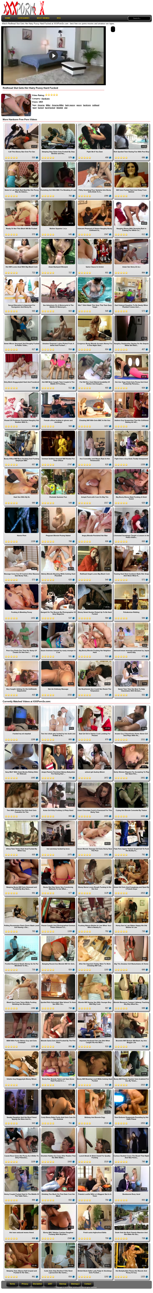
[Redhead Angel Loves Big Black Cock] (95, 546)
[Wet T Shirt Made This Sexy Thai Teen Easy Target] (95, 277)
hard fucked (50, 108)
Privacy (25, 1284)
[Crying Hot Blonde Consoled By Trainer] (131, 783)
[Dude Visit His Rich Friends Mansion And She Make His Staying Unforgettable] (131, 1205)
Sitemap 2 (75, 1284)
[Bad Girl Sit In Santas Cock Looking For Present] (95, 706)
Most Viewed (43, 18)
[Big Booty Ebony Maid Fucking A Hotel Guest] (131, 469)
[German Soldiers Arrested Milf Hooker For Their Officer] (58, 431)
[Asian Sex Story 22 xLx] (131, 239)
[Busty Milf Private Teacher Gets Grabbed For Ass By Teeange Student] (131, 1051)
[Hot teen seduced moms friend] (22, 1205)
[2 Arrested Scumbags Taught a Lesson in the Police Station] (131, 508)
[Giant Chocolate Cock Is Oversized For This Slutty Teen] (95, 783)
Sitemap (62, 1284)
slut (65, 108)
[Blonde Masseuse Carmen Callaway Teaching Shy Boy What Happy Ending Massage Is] (131, 974)
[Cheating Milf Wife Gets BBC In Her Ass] (95, 393)
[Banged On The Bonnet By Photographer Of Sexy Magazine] (58, 584)
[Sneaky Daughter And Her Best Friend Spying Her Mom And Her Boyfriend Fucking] (22, 1090)
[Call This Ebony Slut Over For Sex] (22, 124)
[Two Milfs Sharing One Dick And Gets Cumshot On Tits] (22, 783)
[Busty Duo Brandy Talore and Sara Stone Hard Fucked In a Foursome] (58, 1051)
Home (7, 18)
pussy (79, 105)
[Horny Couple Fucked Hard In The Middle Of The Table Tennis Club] (22, 1166)
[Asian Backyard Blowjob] (58, 239)
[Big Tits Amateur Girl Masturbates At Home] (131, 936)
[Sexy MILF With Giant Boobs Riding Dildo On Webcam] (22, 744)
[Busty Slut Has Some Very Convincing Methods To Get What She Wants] (58, 859)
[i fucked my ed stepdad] (22, 706)
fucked (41, 108)
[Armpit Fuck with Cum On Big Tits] (95, 469)
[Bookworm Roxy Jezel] (131, 1166)
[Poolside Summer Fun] (58, 469)
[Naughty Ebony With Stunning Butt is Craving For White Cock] (131, 201)
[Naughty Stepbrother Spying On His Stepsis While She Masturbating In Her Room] (131, 316)
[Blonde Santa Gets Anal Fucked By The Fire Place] (58, 1013)
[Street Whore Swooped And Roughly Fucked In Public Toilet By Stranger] (22, 316)
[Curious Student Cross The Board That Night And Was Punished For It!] (131, 1128)
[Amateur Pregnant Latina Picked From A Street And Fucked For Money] (58, 316)
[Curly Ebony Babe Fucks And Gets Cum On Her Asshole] (58, 1090)
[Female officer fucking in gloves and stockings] (58, 393)
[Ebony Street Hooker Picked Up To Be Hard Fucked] (95, 584)
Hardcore (46, 99)
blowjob (59, 108)
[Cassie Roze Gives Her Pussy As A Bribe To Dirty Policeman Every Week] (22, 1128)
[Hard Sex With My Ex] (22, 469)
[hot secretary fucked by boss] (58, 821)
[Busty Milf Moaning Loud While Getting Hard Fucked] (95, 1051)
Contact (87, 1284)
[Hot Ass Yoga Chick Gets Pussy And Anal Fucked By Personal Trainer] (131, 354)
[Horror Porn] (22, 508)
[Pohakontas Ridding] (131, 584)
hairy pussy (70, 105)
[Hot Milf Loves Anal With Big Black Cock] (22, 239)
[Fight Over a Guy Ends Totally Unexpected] (131, 431)
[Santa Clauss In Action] (95, 239)
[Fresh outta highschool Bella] (95, 1205)
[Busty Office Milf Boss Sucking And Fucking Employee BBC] (22, 431)
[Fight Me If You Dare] (95, 124)
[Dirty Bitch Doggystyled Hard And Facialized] (22, 354)
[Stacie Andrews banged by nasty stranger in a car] (58, 623)
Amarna (41, 105)
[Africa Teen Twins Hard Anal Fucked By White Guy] (22, 821)
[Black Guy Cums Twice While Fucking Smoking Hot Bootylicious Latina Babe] (22, 974)
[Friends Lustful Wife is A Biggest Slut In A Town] (95, 1166)
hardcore (87, 105)
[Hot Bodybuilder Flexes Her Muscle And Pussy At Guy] (131, 1243)
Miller (48, 105)
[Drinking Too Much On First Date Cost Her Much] (58, 1166)
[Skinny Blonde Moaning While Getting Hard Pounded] (58, 546)
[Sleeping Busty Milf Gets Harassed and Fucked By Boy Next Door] (22, 859)
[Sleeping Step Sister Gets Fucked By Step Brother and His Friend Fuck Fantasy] (58, 124)
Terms (12, 1284)
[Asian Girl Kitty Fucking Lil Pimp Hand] (58, 783)
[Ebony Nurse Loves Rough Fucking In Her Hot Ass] (95, 859)
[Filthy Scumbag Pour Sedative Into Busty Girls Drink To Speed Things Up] (95, 162)
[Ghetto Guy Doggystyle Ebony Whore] (22, 1051)
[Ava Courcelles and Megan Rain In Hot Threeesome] (95, 431)
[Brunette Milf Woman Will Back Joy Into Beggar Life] (131, 1013)
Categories (23, 18)
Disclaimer (37, 1284)
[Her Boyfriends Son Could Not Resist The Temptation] (95, 661)
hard (34, 108)
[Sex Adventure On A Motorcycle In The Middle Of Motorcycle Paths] (58, 277)
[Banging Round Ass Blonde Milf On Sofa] (58, 936)
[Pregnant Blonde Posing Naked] (58, 508)
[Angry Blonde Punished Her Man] (95, 508)
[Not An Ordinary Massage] (58, 661)
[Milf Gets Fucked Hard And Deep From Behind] (131, 162)
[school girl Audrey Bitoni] (95, 744)
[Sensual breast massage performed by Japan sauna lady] (131, 623)
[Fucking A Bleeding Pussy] (22, 584)
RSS (59, 18)
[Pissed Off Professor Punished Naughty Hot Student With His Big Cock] (22, 393)
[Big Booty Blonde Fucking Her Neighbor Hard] (95, 623)
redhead (95, 105)
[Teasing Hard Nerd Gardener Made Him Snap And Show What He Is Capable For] (131, 546)
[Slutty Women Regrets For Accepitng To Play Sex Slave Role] (131, 744)
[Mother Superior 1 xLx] (58, 201)
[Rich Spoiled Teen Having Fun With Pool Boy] (131, 124)
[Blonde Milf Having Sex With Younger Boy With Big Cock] (95, 974)
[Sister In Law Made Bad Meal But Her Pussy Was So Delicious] (22, 162)
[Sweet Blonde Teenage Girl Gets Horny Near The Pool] (95, 821)
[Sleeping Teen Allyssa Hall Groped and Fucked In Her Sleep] (22, 1243)
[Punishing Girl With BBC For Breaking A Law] (58, 162)
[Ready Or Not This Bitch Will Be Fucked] (22, 201)
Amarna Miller (58, 105)
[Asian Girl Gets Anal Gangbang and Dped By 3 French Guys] (131, 859)
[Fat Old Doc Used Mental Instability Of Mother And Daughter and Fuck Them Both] (95, 354)
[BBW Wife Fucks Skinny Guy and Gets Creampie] (22, 1013)
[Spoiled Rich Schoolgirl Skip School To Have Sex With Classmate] (58, 974)
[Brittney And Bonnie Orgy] (95, 1090)
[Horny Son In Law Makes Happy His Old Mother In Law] (131, 898)
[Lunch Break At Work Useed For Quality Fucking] (95, 1128)
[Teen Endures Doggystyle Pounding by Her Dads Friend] (131, 1090)
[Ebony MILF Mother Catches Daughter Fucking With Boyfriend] (58, 1205)
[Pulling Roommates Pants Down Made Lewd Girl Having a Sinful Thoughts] (22, 898)
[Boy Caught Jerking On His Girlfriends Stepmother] (22, 661)
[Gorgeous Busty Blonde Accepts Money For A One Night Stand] (95, 316)
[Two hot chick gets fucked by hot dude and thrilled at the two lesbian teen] (58, 706)
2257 (50, 1284)
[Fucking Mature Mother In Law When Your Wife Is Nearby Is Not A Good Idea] (95, 898)
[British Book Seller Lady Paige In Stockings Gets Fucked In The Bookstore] (95, 1243)
